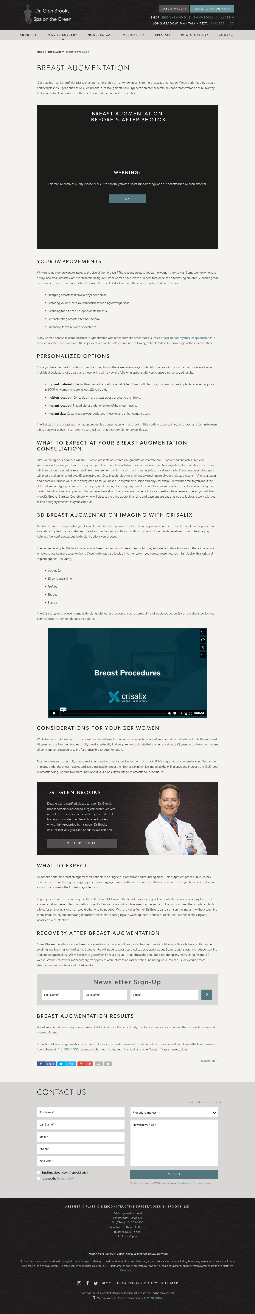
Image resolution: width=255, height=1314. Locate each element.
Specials (163, 35)
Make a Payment (174, 8)
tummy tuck (182, 338)
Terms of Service (200, 1183)
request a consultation (124, 1044)
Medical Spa (134, 35)
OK (127, 198)
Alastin (227, 17)
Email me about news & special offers (65, 1172)
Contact (227, 35)
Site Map (169, 1283)
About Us (28, 35)
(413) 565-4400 (133, 1222)
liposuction (202, 338)
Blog (107, 1283)
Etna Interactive (153, 1298)
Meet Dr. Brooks (82, 843)
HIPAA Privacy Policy (137, 1283)
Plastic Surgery (62, 35)
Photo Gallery (195, 35)
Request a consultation (212, 8)
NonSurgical (100, 35)
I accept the (49, 1178)
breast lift (167, 338)
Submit (174, 1174)
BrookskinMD (174, 17)
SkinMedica (203, 17)
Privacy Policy (183, 1183)
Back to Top (207, 1060)
